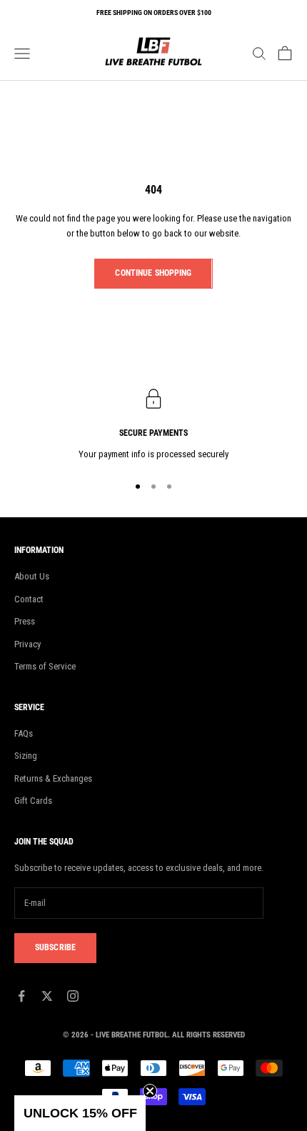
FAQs (23, 733)
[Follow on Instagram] (73, 996)
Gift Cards (33, 800)
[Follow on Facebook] (21, 996)
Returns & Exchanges (53, 778)
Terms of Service (45, 666)
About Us (31, 576)
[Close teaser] (150, 1091)
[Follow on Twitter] (47, 996)
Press (24, 621)
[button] (80, 1113)
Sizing (25, 755)
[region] (153, 425)
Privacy (27, 644)
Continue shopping (153, 273)
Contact (29, 599)
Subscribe (55, 947)
